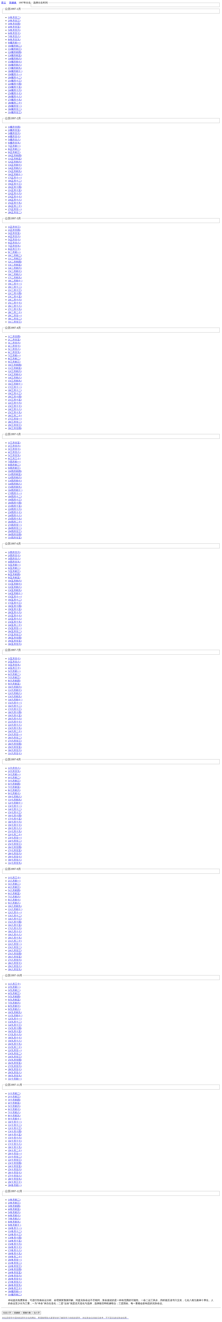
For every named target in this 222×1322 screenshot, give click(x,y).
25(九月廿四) (15, 1060)
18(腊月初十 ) (15, 71)
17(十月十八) (15, 1144)
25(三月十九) (15, 412)
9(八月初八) (14, 903)
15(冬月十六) (15, 1244)
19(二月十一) (15, 284)
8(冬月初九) (14, 1222)
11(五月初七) (15, 584)
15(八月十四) (15, 922)
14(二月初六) (15, 268)
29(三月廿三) (15, 425)
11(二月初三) (15, 258)
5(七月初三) (14, 780)
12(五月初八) (15, 587)
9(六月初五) (14, 684)
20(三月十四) (15, 396)
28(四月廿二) (15, 528)
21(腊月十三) (15, 80)
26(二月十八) (15, 306)
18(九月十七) (15, 1037)
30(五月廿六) (15, 644)
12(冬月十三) (15, 1234)
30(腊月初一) (15, 1291)
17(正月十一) (15, 177)
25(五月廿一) (15, 628)
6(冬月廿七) (14, 33)
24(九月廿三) (15, 1056)
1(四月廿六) (14, 552)
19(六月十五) (15, 715)
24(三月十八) (15, 409)
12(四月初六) (15, 477)
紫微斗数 (27, 1313)
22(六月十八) (15, 725)
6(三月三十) (14, 458)
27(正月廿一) (15, 209)
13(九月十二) (15, 1022)
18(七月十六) (15, 822)
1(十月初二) (14, 1093)
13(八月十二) (15, 915)
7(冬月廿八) (14, 36)
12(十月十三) (15, 1128)
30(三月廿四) (15, 428)
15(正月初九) (15, 171)
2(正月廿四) (14, 230)
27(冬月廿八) (15, 1282)
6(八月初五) (14, 893)
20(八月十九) (15, 937)
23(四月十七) (15, 512)
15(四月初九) (15, 487)
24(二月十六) (15, 299)
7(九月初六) (14, 1003)
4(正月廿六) (14, 236)
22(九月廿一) (15, 1050)
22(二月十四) (15, 293)
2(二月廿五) (14, 339)
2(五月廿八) (14, 661)
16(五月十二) (15, 599)
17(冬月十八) (15, 1250)
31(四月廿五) (15, 537)
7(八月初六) (14, 896)
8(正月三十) (14, 249)
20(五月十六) (15, 612)
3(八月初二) (14, 884)
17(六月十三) (15, 709)
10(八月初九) (15, 906)
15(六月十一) (15, 703)
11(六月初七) (15, 690)
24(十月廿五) (15, 1166)
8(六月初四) (14, 680)
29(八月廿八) (15, 966)
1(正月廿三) (14, 227)
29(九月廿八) (15, 1072)
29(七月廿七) (15, 856)
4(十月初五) (14, 1103)
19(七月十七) (15, 825)
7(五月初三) (14, 571)
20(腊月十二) (15, 77)
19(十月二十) (15, 1150)
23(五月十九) (15, 622)
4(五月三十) (14, 668)
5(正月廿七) (14, 239)
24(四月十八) (15, 515)
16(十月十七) (15, 1141)
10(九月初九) (15, 1012)
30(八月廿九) (15, 969)
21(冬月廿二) (15, 1263)
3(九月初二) (14, 990)
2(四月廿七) (14, 555)
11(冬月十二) (15, 1231)
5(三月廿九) (14, 455)
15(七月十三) (15, 812)
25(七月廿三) (15, 844)
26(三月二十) (15, 415)
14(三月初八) (15, 377)
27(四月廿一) (15, 525)
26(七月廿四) (15, 847)
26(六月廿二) (15, 737)
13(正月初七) (15, 165)
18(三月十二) (15, 390)
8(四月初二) (14, 465)
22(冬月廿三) (15, 1266)
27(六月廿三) (15, 741)
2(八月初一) (14, 881)
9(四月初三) (14, 468)
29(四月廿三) (15, 531)
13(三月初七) (15, 374)
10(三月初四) (15, 365)
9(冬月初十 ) (14, 1225)
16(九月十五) (15, 1031)
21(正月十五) (15, 190)
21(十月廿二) (15, 1156)
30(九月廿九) (15, 1075)
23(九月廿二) (15, 1053)
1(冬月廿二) (14, 17)
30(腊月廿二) (15, 109)
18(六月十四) (15, 712)
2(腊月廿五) (14, 130)
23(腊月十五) (15, 87)
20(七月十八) (15, 828)
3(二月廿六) (14, 343)
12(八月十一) (15, 912)
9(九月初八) (14, 1009)
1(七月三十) (14, 877)
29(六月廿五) (15, 747)
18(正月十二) (15, 180)
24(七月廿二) (15, 841)
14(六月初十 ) (15, 699)
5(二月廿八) (14, 349)
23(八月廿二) (15, 947)
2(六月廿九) (14, 771)
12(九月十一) (15, 1018)
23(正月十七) (15, 196)
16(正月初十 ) (15, 174)
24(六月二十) (15, 731)
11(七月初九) (15, 799)
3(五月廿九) (14, 665)
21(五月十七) (15, 615)
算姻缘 (13, 2)
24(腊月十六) (15, 90)
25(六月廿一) (15, 734)
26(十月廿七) (15, 1172)
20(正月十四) (15, 187)
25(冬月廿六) (15, 1275)
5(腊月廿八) (14, 139)
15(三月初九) (15, 380)
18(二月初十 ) (15, 280)
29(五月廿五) (15, 641)
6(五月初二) (14, 568)
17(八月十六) (15, 928)
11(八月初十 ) (15, 909)
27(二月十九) (15, 309)
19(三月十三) (15, 393)
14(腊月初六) (15, 58)
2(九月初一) (14, 987)
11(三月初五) (15, 368)
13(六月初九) (15, 696)
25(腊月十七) (15, 93)
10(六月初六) (15, 687)
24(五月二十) (15, 625)
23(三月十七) (15, 406)
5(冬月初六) (14, 1212)
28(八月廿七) (15, 963)
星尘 (3, 2)
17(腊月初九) (15, 68)
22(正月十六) (15, 193)
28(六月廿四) (15, 744)
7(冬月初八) (14, 1218)
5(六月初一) (14, 671)
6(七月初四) (14, 784)
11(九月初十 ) (15, 1015)
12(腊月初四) (15, 52)
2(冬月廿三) (14, 20)
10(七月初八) (15, 796)
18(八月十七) (15, 931)
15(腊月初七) (15, 61)
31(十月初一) (15, 1079)
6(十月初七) (14, 1109)
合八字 (37, 1313)
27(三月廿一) (15, 418)
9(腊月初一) (14, 42)
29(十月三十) (15, 1182)
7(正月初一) (14, 146)
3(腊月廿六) (14, 133)
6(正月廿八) (14, 242)
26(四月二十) (15, 522)
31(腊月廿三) (15, 112)
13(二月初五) (15, 265)
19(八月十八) (15, 934)
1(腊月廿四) (14, 127)
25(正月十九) (15, 203)
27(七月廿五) (15, 850)
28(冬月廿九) (15, 1285)
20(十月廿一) (15, 1153)
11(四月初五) (15, 474)
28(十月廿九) (15, 1179)
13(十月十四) (15, 1131)
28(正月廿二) (15, 212)
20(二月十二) (15, 287)
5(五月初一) (14, 565)
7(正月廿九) (14, 246)
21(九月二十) (15, 1047)
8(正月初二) (14, 149)
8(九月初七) (14, 1006)
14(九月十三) (15, 1025)
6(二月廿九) (14, 352)
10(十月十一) (15, 1122)
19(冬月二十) (15, 1256)
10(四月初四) (15, 471)
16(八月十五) (15, 925)
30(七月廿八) (15, 860)
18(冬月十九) (15, 1253)
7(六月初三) (14, 677)
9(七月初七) (14, 793)
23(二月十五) (15, 296)
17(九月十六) (15, 1034)
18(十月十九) (15, 1147)
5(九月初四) (14, 996)
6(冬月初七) (14, 1215)
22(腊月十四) (15, 84)
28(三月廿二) (15, 422)
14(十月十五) (15, 1134)
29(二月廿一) (15, 315)
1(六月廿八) (14, 768)
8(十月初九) (14, 1115)
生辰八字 (7, 1313)
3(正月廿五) (14, 233)
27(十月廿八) (15, 1175)
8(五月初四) (14, 574)
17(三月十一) (15, 387)
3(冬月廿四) (14, 23)
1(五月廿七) (14, 658)
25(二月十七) (15, 303)
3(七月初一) (14, 774)
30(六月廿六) (15, 750)
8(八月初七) (14, 900)
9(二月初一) (14, 252)
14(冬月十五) (15, 1241)
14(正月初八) (15, 168)
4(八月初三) (14, 887)
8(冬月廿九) (14, 39)
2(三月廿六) (14, 446)
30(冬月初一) (15, 1185)
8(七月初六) (14, 790)
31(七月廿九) (15, 863)
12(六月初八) (15, 693)
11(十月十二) (15, 1125)
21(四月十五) (15, 506)
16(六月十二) (15, 706)
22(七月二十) (15, 834)
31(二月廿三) (15, 322)
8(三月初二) (14, 358)
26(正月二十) (15, 206)
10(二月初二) (15, 255)
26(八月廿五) (15, 956)
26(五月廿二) (15, 631)
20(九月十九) (15, 1044)
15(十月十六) (15, 1137)
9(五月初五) (14, 577)
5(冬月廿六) (14, 30)
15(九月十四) (15, 1028)
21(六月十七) (15, 722)
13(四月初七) (15, 480)
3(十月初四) (14, 1100)
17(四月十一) (15, 493)
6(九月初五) (14, 999)
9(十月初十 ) (14, 1118)
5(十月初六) (14, 1106)
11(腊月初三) (15, 49)
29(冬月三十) (15, 1288)
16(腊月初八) (15, 65)
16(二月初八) (15, 274)
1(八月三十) (14, 984)
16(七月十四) (15, 815)
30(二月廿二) (15, 318)
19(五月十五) (15, 609)
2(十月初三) (14, 1096)
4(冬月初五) (14, 1209)
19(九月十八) (15, 1041)
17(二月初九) (15, 277)
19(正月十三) (15, 184)
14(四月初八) (15, 484)
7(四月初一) (14, 461)
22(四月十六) (15, 509)
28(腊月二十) (15, 103)
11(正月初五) (15, 158)
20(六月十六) (15, 718)
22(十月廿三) (15, 1160)
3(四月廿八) (14, 558)
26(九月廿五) (15, 1063)
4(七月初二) (14, 777)
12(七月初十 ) (15, 803)
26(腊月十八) (15, 96)
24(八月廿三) (15, 950)
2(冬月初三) (14, 1203)
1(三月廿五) (14, 442)
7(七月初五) (14, 787)
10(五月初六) (15, 580)
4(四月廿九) (14, 561)
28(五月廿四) (15, 637)
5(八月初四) (14, 890)
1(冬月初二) (14, 1199)
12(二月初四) (15, 261)
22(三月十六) (15, 403)
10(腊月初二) (15, 46)
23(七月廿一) (15, 837)
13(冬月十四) (15, 1237)
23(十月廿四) (15, 1163)
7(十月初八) (14, 1112)
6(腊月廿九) (14, 143)
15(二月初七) (15, 271)
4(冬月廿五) (14, 27)
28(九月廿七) (15, 1069)
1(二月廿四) (14, 336)
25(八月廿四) (15, 953)
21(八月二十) (15, 941)
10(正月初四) (15, 155)
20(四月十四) (15, 503)
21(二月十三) (15, 290)
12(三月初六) (15, 371)
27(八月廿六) (15, 960)
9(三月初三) (14, 361)
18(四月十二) (15, 496)
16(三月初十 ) (15, 384)
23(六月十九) (15, 728)
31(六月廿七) (15, 753)
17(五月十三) (15, 603)
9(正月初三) (14, 152)
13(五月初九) (15, 590)
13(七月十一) (15, 806)
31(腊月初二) (15, 1294)
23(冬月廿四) (15, 1269)
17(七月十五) (15, 818)
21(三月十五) (15, 399)
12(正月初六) (15, 162)
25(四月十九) (15, 518)
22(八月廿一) (15, 944)
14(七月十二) (15, 809)
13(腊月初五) (15, 55)
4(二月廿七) (14, 346)
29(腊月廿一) (15, 106)
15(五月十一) (15, 596)
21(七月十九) (15, 831)
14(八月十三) (15, 919)
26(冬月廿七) (15, 1279)
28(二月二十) (15, 312)
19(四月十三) (15, 499)
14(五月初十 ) (15, 593)
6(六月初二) (14, 674)
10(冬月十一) (15, 1228)
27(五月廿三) (15, 634)
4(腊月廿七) (14, 136)
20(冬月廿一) (15, 1260)
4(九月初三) (14, 993)
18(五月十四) (15, 606)
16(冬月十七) (15, 1247)
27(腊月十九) (15, 99)
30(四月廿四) (15, 534)
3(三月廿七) (14, 449)
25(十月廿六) (15, 1169)
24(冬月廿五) (15, 1272)
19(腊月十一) (15, 74)
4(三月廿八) (14, 452)
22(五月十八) (15, 618)
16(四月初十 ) (15, 490)
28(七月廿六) (15, 853)
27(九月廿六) (15, 1066)
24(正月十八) (15, 199)
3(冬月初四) (14, 1206)
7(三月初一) (14, 355)
